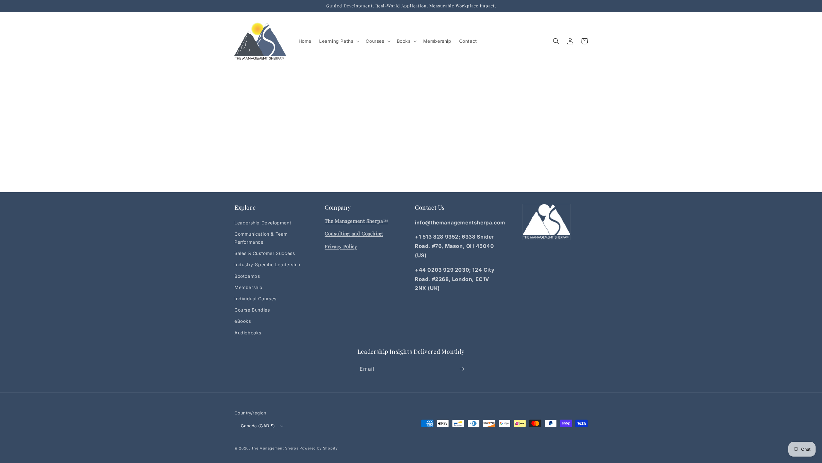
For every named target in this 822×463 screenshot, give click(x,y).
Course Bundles (252, 310)
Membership (248, 287)
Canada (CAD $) (258, 425)
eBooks (242, 321)
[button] (338, 41)
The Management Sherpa (275, 448)
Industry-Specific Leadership (267, 264)
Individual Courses (255, 298)
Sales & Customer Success (264, 253)
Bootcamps (247, 276)
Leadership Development (262, 222)
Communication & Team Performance (261, 238)
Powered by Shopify (319, 448)
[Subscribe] (462, 369)
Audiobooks (247, 332)
